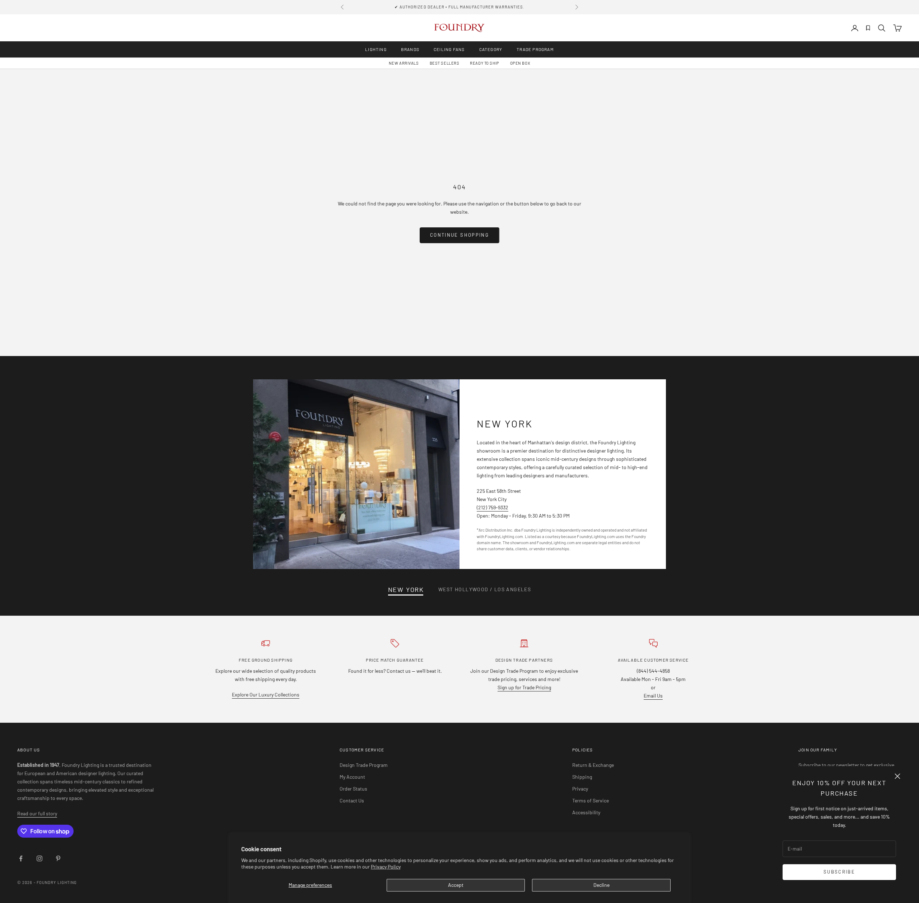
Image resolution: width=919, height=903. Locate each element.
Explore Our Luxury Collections (265, 694)
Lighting (376, 49)
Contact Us (352, 800)
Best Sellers (445, 63)
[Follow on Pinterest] (58, 858)
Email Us (653, 696)
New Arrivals (404, 63)
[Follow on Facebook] (20, 858)
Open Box (520, 63)
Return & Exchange (593, 765)
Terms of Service (590, 800)
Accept (455, 885)
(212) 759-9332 (492, 507)
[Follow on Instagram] (39, 858)
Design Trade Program (364, 765)
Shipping (582, 777)
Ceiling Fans (449, 49)
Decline (601, 885)
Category (491, 49)
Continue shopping (459, 235)
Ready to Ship (484, 63)
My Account (352, 777)
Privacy (580, 789)
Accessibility (586, 812)
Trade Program (535, 49)
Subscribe (839, 872)
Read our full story (37, 813)
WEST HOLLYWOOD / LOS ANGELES (484, 589)
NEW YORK (406, 589)
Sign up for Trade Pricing (524, 687)
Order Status (353, 789)
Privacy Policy (386, 866)
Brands (410, 49)
